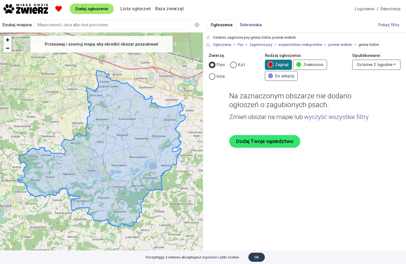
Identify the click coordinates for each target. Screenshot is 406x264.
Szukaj (17, 24)
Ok (256, 257)
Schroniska (251, 24)
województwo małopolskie (300, 45)
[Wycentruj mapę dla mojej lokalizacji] (197, 25)
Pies (221, 64)
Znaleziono (313, 64)
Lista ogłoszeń (135, 8)
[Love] (58, 9)
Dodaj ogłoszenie (91, 8)
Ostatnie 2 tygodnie (375, 64)
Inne (221, 76)
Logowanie (365, 8)
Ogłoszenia (222, 45)
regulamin (210, 257)
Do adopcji (284, 75)
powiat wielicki (340, 45)
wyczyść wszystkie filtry (336, 116)
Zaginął (281, 64)
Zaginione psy (260, 45)
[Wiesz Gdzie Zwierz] (26, 8)
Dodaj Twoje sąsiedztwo (264, 141)
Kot (241, 64)
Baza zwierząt (169, 8)
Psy (240, 45)
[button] (7, 40)
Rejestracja (390, 8)
